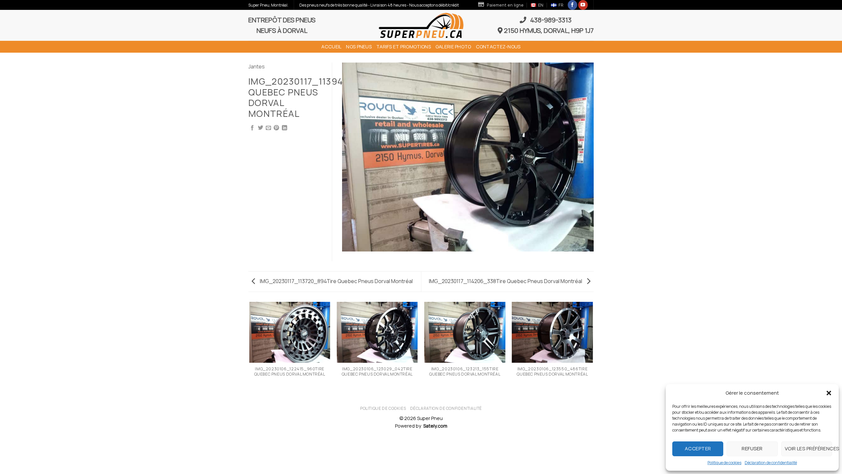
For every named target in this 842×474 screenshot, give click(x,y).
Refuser (752, 448)
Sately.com (435, 426)
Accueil (331, 46)
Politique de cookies (724, 462)
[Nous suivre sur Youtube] (583, 5)
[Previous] (250, 350)
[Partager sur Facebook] (252, 128)
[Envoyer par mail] (268, 128)
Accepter (698, 448)
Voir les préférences (808, 448)
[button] (829, 393)
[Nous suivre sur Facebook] (572, 5)
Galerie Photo (453, 46)
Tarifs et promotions (403, 46)
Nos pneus (359, 46)
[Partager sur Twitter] (260, 128)
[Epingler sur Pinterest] (276, 128)
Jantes (256, 66)
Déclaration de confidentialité (771, 462)
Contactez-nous (498, 46)
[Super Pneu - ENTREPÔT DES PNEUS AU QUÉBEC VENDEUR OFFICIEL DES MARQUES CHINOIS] (421, 26)
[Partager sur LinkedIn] (284, 128)
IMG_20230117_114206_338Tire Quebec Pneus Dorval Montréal (506, 281)
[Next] (593, 350)
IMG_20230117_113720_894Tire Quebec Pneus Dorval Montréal (336, 281)
